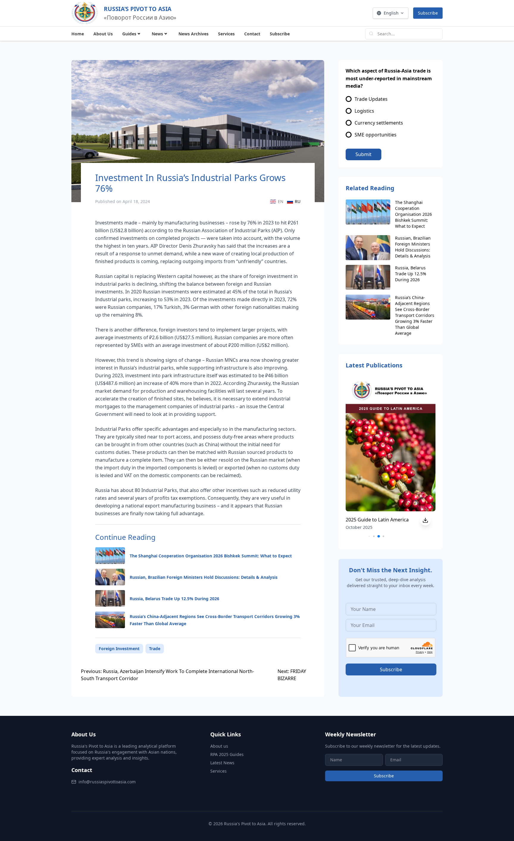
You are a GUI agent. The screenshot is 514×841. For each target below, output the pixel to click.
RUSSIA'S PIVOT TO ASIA (137, 8)
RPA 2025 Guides (227, 754)
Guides (129, 34)
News (157, 34)
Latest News (222, 762)
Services (226, 34)
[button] (369, 536)
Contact (252, 34)
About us (219, 746)
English (391, 13)
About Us (103, 34)
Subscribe (428, 13)
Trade (154, 648)
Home (77, 34)
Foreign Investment (119, 648)
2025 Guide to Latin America (377, 519)
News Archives (193, 34)
